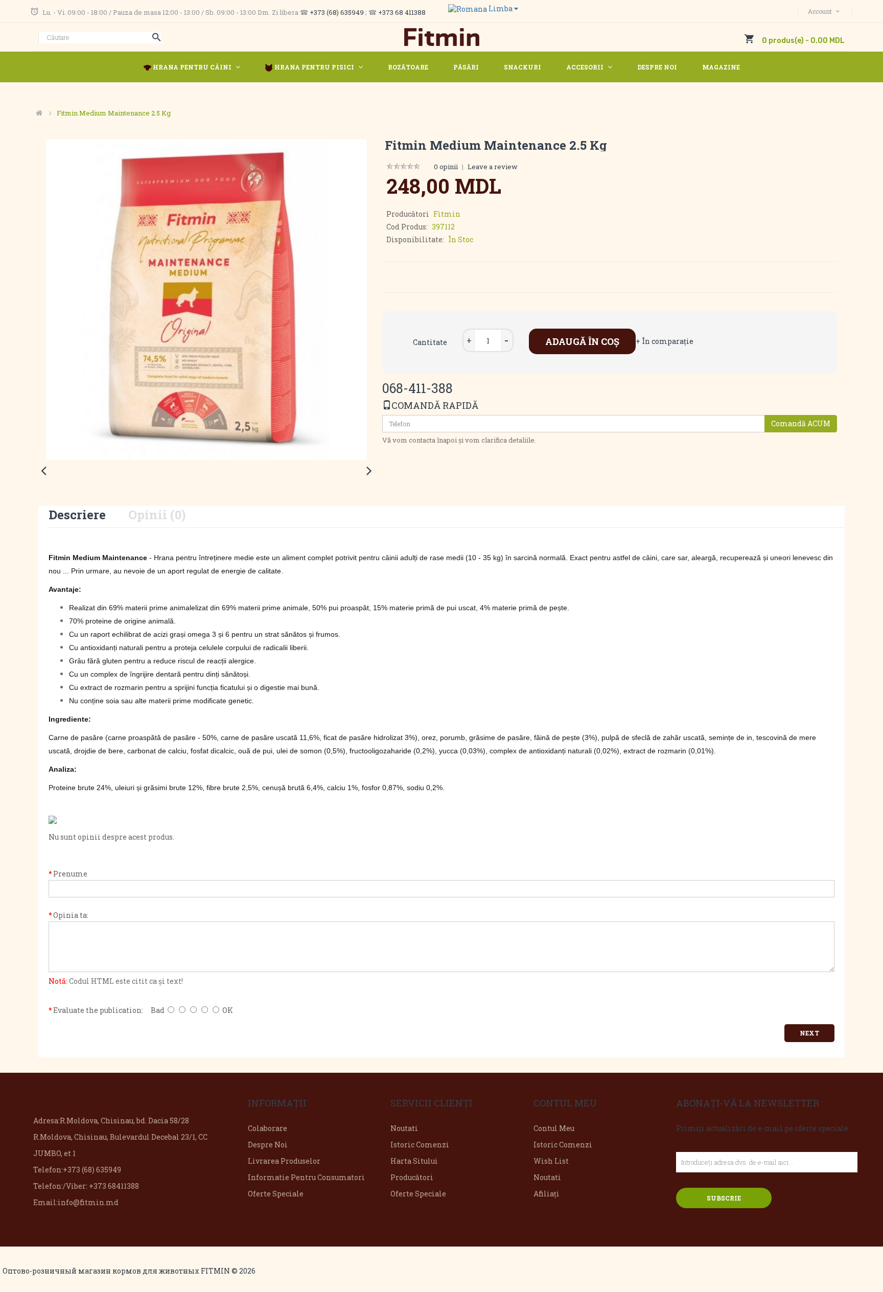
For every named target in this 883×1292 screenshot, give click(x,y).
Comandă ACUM (800, 423)
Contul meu (553, 1128)
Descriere (77, 514)
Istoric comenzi (419, 1144)
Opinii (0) (156, 514)
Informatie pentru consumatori (306, 1177)
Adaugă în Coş (582, 341)
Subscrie (724, 1198)
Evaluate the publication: (98, 1010)
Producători (411, 1177)
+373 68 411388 (402, 12)
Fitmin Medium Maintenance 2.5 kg (114, 113)
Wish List (551, 1161)
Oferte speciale (276, 1193)
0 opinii (446, 166)
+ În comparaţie (664, 341)
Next (809, 1033)
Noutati (404, 1128)
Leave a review (493, 166)
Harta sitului (414, 1161)
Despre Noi (268, 1144)
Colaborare (267, 1128)
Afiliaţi (546, 1193)
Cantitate (430, 342)
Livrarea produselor (284, 1161)
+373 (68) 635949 (337, 12)
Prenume (70, 874)
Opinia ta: (70, 915)
